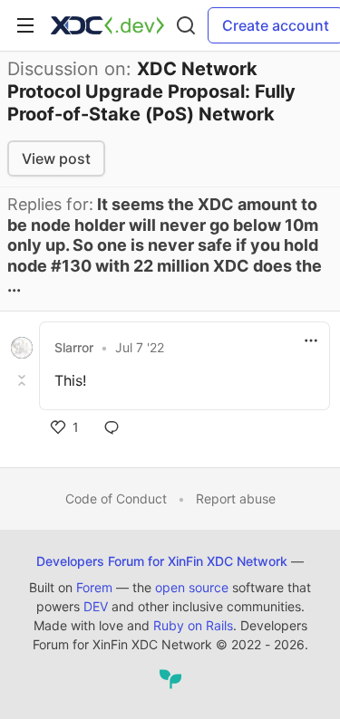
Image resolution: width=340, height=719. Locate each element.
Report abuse (236, 498)
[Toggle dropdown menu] (310, 340)
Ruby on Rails (193, 625)
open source (191, 587)
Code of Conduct (116, 498)
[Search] (186, 25)
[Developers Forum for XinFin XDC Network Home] (107, 25)
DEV (95, 606)
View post (56, 158)
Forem (94, 587)
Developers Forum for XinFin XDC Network (161, 561)
